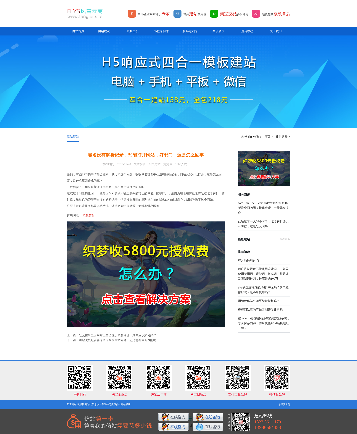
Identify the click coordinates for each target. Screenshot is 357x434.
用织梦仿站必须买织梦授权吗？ (259, 300)
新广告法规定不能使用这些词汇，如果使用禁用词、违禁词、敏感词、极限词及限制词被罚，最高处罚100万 (263, 273)
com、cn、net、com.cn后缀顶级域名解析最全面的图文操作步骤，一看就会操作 (263, 207)
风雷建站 (72, 404)
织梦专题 (285, 404)
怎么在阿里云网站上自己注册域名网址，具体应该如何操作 (117, 335)
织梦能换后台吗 (248, 260)
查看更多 (285, 239)
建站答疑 (73, 136)
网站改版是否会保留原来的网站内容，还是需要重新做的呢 (117, 340)
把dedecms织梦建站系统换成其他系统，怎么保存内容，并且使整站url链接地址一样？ (264, 323)
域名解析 (88, 215)
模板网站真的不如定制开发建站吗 (260, 309)
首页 (267, 136)
